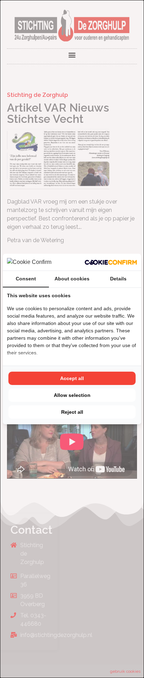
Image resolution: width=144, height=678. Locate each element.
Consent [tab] (26, 278)
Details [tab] (118, 278)
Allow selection (72, 395)
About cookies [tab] (72, 278)
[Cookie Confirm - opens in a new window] (111, 262)
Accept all (72, 378)
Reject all (72, 412)
